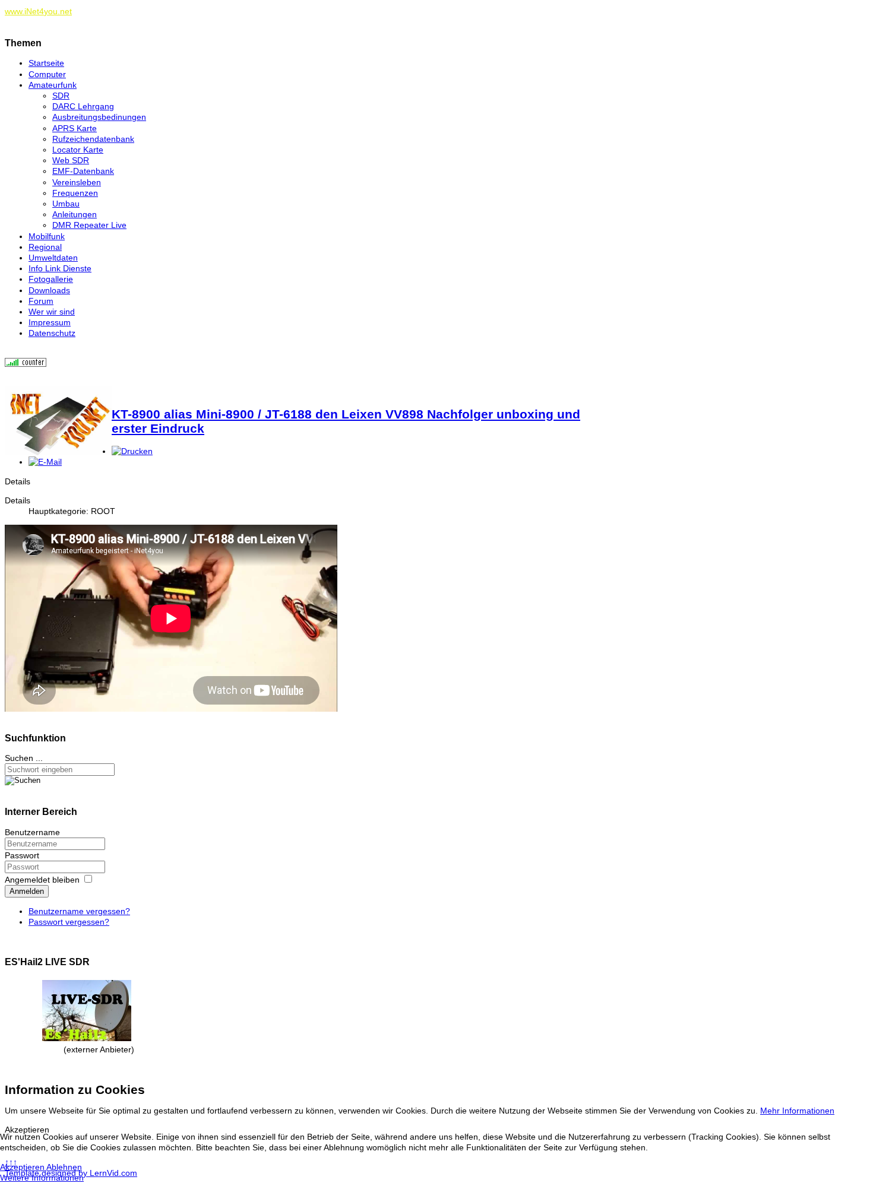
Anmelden (27, 891)
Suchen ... (24, 758)
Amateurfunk (53, 85)
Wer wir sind (52, 311)
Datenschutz (52, 333)
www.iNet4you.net (38, 11)
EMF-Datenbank (83, 171)
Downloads (49, 290)
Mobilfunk (47, 236)
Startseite (46, 63)
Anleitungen (74, 214)
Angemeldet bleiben (42, 879)
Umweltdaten (53, 257)
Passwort (22, 855)
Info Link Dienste (60, 268)
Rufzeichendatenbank (93, 139)
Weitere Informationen (42, 1177)
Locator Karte (77, 149)
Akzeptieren (22, 1167)
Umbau (66, 203)
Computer (47, 74)
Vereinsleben (76, 182)
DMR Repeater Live (89, 225)
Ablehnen (64, 1167)
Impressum (50, 322)
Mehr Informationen (797, 1110)
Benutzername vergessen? (79, 911)
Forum (41, 301)
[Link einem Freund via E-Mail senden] (45, 462)
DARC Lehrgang (83, 106)
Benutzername (32, 832)
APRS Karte (74, 128)
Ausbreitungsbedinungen (99, 117)
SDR (60, 95)
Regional (45, 247)
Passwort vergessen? (69, 922)
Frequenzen (75, 193)
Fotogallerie (51, 279)
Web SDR (70, 160)
